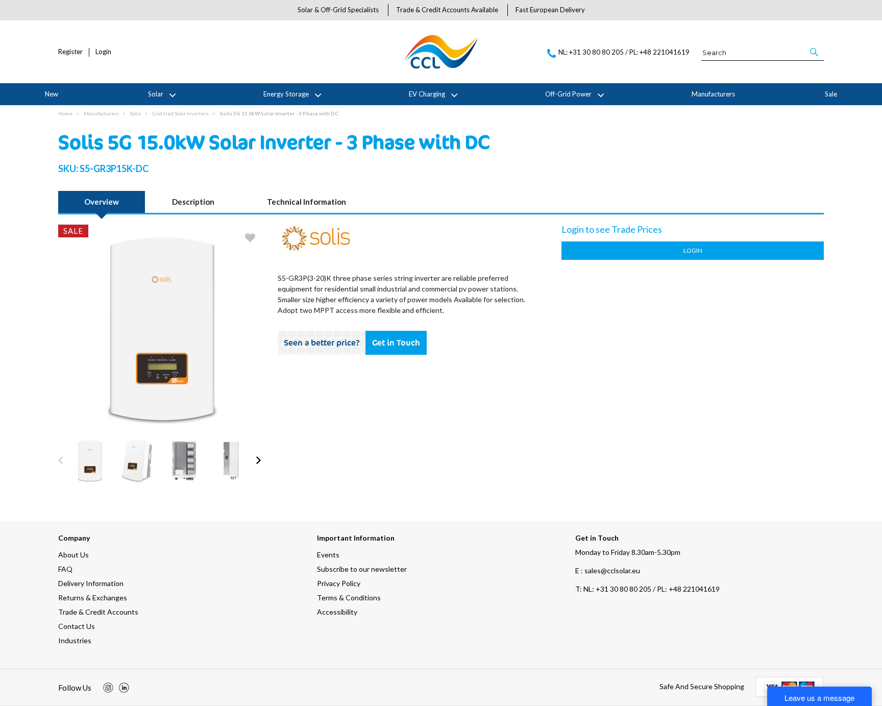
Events (328, 554)
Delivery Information (91, 583)
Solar (155, 94)
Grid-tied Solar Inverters (180, 113)
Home (65, 113)
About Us (73, 554)
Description (193, 201)
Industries (74, 640)
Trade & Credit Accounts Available (447, 10)
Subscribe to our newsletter (362, 569)
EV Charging (427, 94)
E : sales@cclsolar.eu (607, 570)
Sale (831, 94)
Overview (101, 201)
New (51, 94)
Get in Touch (396, 342)
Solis (135, 113)
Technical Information (306, 201)
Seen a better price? (322, 342)
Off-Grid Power (568, 94)
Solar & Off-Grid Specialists (338, 10)
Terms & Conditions (349, 597)
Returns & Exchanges (92, 597)
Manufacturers (713, 94)
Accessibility (337, 611)
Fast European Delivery (550, 10)
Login (103, 52)
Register (70, 52)
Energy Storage (286, 94)
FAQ (65, 569)
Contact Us (76, 626)
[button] (815, 52)
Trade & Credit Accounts (98, 611)
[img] (108, 688)
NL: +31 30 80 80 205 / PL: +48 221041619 (647, 589)
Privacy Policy (338, 583)
